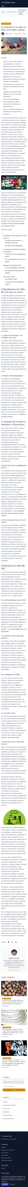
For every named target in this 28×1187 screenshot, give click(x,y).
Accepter (5, 1184)
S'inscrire (14, 1090)
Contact (3, 1168)
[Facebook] (12, 942)
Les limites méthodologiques (14, 245)
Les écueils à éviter (11, 279)
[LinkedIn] (16, 942)
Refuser (12, 1184)
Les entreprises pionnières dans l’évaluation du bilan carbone (12, 513)
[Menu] (3, 6)
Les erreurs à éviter (9, 276)
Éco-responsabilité (6, 1158)
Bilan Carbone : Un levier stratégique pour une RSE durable (14, 629)
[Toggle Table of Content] (2, 233)
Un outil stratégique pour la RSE (15, 268)
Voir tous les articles (14, 970)
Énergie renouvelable (6, 1160)
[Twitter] (8, 942)
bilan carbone (8, 200)
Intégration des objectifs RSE (12, 265)
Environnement (11, 12)
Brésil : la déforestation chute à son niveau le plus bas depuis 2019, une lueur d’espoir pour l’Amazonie (12, 1001)
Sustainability (4, 1155)
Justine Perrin (8, 33)
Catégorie (3, 1147)
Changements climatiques (7, 1150)
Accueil (3, 12)
